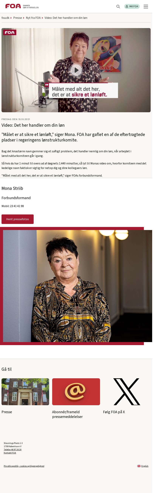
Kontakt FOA (10, 453)
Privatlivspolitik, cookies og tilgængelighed (24, 466)
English (144, 466)
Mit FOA (133, 6)
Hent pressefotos (17, 219)
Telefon (12, 449)
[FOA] (22, 6)
